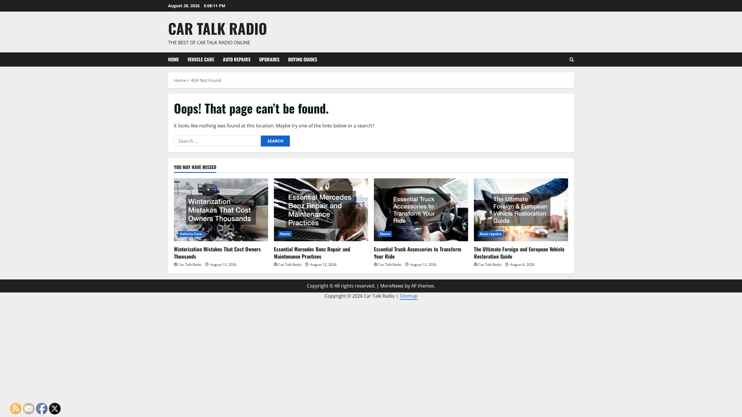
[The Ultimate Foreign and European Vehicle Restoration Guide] (521, 209)
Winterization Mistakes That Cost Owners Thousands (217, 252)
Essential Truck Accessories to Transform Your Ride (417, 252)
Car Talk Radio (217, 28)
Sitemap (409, 296)
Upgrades (269, 59)
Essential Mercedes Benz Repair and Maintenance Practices (312, 252)
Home (173, 59)
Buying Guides (302, 59)
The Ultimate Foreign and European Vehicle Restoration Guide (519, 252)
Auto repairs (236, 59)
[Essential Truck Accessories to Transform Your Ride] (421, 209)
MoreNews (392, 286)
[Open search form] (572, 59)
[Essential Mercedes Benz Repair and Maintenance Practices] (321, 209)
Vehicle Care (201, 59)
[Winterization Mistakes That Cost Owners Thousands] (221, 209)
